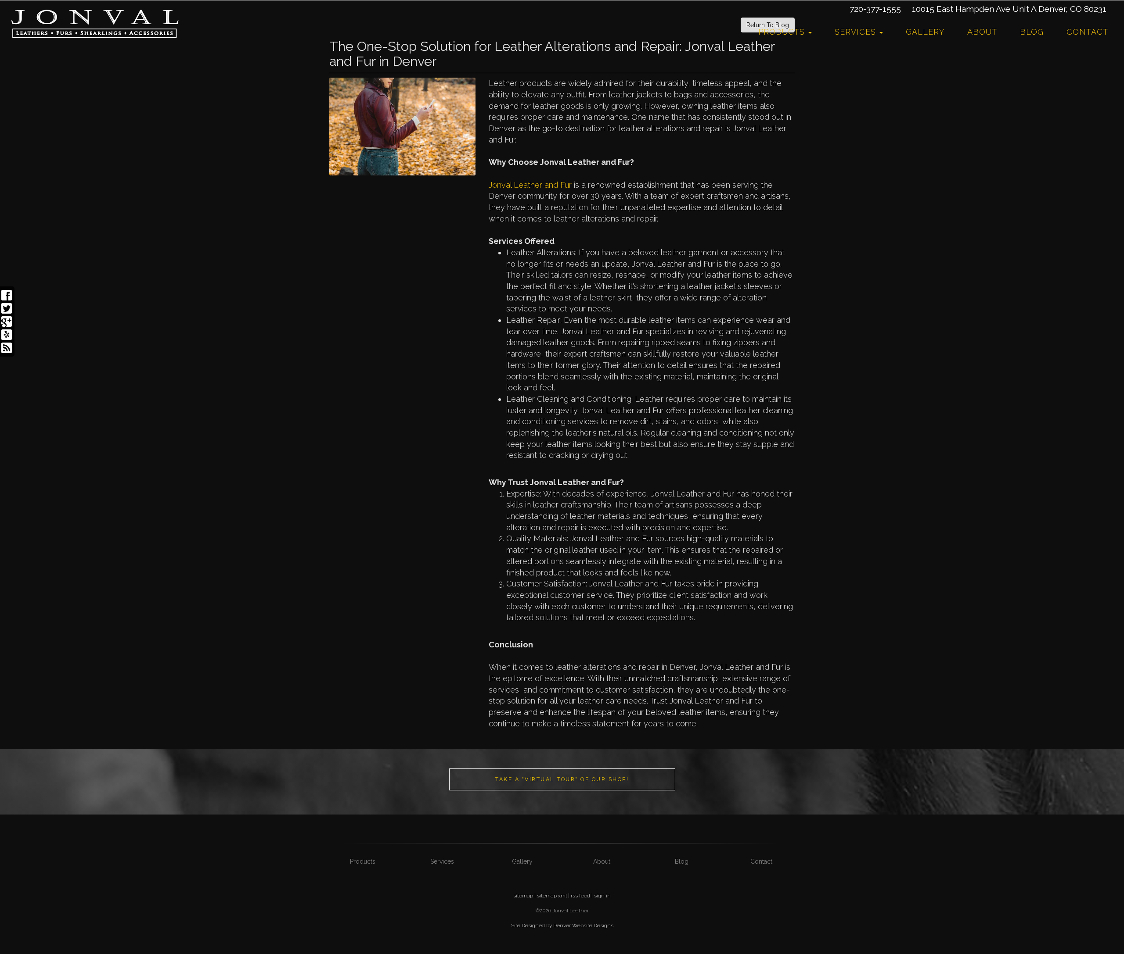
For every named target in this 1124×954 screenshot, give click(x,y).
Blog (1032, 31)
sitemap (523, 896)
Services (857, 31)
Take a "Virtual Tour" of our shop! (562, 779)
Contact (1087, 31)
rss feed (580, 896)
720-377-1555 (875, 9)
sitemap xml (552, 896)
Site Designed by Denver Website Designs (562, 925)
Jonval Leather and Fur (530, 184)
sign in (602, 896)
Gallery (925, 31)
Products (782, 31)
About (982, 31)
